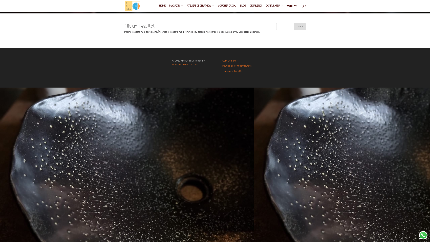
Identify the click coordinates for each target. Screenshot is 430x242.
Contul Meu (273, 6)
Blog (243, 6)
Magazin (174, 6)
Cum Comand (229, 60)
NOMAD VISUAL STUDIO (185, 64)
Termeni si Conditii (232, 71)
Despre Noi (256, 6)
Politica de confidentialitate (237, 65)
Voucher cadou (227, 6)
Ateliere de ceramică (199, 6)
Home (162, 6)
